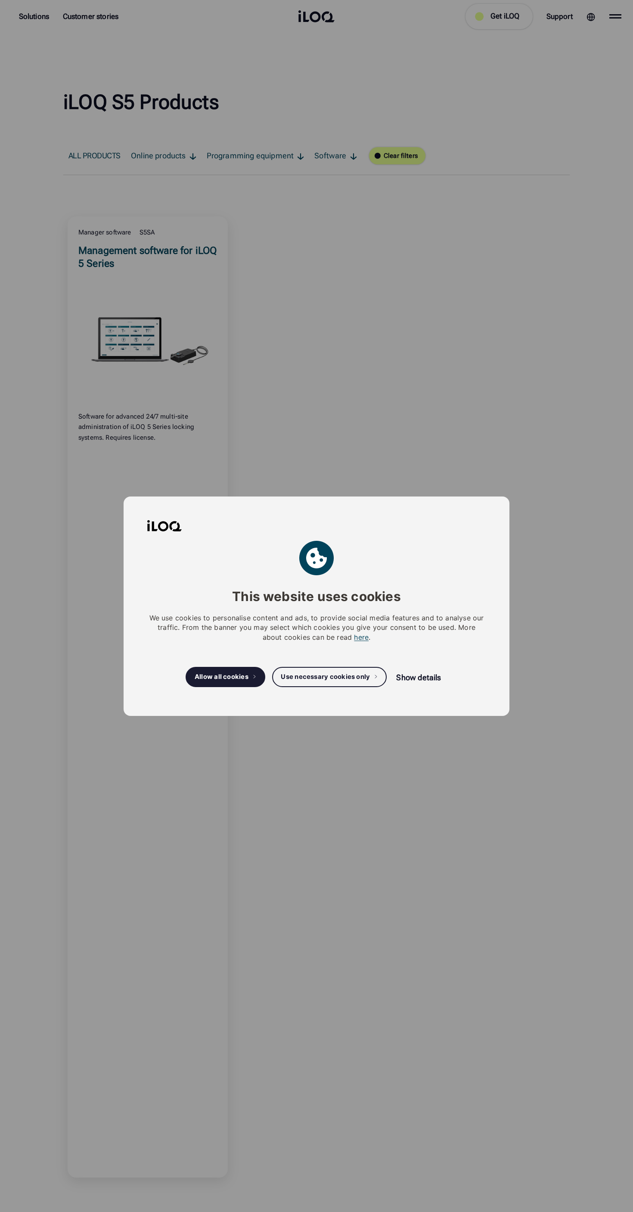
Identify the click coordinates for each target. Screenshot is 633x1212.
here (361, 636)
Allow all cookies (221, 677)
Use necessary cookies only (325, 677)
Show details (418, 677)
